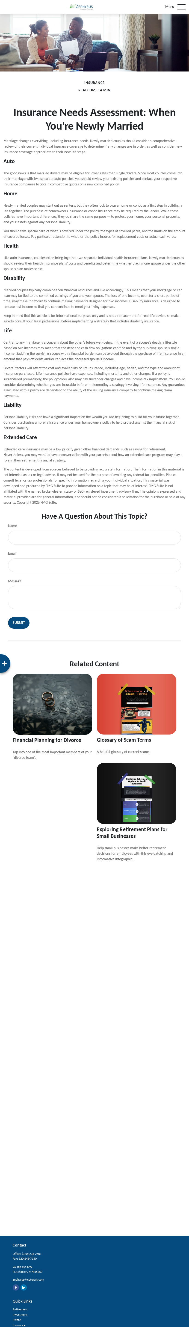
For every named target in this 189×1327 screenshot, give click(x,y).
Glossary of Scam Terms (124, 740)
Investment (20, 1315)
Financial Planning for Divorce (47, 740)
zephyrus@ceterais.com (28, 1280)
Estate (17, 1320)
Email (12, 554)
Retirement (20, 1309)
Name (12, 526)
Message (14, 581)
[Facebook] (16, 1287)
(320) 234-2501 (31, 1254)
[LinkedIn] (24, 1287)
